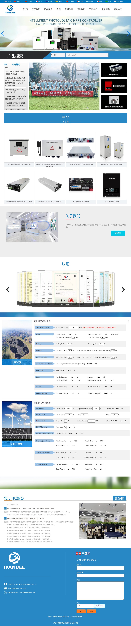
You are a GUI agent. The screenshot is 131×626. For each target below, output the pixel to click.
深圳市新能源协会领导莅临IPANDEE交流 (15, 83)
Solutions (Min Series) (43, 441)
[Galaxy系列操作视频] (114, 70)
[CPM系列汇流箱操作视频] (114, 102)
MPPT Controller (41, 357)
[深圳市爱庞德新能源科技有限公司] (10, 15)
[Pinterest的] (80, 553)
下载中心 (93, 9)
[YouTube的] (77, 553)
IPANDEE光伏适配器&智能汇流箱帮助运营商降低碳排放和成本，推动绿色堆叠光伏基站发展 (15, 105)
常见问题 (106, 9)
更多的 (65, 122)
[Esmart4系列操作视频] (114, 86)
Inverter (38, 350)
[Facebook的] (88, 553)
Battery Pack (40, 421)
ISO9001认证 (66, 304)
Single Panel (40, 415)
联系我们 (81, 9)
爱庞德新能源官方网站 (61, 617)
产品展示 (48, 9)
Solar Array (39, 370)
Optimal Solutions (41, 464)
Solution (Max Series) (43, 453)
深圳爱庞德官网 (76, 617)
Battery (38, 344)
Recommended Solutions (44, 364)
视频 (58, 9)
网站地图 (118, 9)
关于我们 (36, 9)
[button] (128, 33)
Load (38, 334)
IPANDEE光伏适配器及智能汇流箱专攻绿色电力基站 (15, 97)
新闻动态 (69, 9)
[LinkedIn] (83, 553)
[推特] (86, 553)
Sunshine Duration (42, 327)
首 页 (25, 9)
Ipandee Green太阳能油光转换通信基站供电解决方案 (15, 90)
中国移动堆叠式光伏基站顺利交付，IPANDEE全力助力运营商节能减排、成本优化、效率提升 (15, 74)
